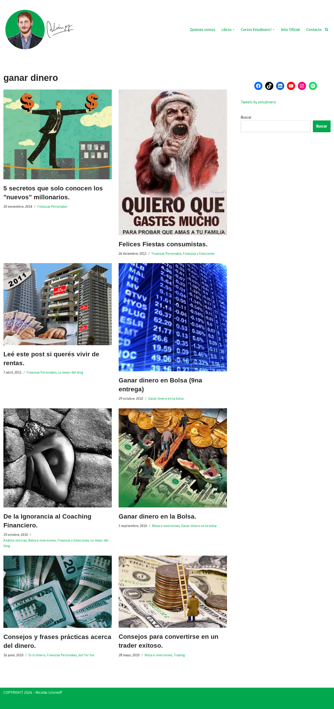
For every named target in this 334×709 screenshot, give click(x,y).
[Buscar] (326, 29)
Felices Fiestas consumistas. (163, 244)
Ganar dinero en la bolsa (166, 398)
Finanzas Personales (52, 206)
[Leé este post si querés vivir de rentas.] (57, 304)
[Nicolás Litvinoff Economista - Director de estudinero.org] (39, 29)
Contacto (314, 29)
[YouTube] (291, 86)
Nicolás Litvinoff (67, 703)
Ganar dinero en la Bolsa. (157, 516)
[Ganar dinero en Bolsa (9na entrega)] (173, 317)
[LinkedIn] (280, 86)
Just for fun (86, 655)
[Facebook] (258, 86)
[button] (233, 29)
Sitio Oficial (290, 29)
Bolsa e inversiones (42, 540)
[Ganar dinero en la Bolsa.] (173, 457)
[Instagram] (302, 86)
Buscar (246, 117)
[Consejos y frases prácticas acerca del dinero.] (57, 592)
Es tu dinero (36, 655)
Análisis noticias (15, 540)
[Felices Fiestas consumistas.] (173, 162)
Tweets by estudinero (258, 102)
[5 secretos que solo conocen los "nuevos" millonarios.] (57, 134)
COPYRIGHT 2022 (17, 703)
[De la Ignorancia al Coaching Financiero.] (57, 457)
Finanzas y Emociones (199, 253)
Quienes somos (202, 29)
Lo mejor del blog (70, 372)
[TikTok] (269, 86)
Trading (179, 655)
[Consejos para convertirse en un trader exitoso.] (173, 592)
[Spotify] (313, 86)
